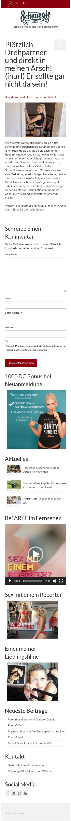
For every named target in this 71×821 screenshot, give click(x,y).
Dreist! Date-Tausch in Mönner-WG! (42, 500)
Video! (52, 97)
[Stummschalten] (55, 581)
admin (14, 91)
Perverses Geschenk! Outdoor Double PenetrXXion (42, 469)
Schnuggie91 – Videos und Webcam (30, 771)
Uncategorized (46, 91)
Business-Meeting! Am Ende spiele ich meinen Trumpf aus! (44, 485)
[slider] (32, 581)
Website (9, 327)
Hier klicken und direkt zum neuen (26, 97)
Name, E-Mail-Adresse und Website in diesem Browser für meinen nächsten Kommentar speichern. (36, 348)
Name (8, 298)
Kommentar (12, 254)
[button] (35, 554)
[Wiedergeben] (10, 581)
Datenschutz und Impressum (26, 765)
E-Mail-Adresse (13, 313)
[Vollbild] (61, 581)
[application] (35, 554)
